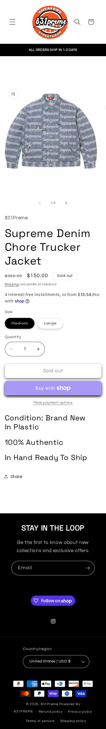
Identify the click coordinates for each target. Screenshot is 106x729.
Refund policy (50, 712)
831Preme (50, 704)
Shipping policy (73, 721)
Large (53, 325)
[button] (12, 22)
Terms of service (40, 721)
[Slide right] (66, 203)
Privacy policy (80, 712)
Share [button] (16, 476)
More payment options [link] (53, 403)
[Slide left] (40, 203)
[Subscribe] (87, 568)
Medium (23, 325)
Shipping (12, 284)
